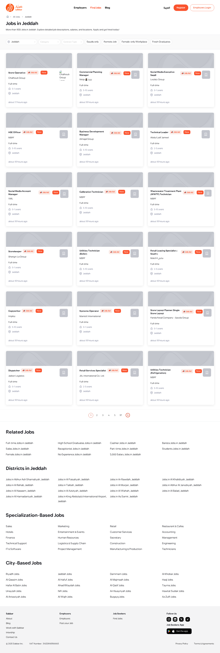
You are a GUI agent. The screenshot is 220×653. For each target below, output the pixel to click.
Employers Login (202, 7)
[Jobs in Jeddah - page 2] (128, 415)
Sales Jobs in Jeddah (17, 449)
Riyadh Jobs (12, 574)
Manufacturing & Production (126, 549)
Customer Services (121, 532)
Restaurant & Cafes (173, 526)
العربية (167, 8)
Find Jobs (95, 8)
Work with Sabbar (15, 628)
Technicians (169, 549)
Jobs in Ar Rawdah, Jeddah (125, 479)
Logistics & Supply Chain (72, 543)
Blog (107, 8)
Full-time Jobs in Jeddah (19, 443)
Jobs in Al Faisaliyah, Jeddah (73, 479)
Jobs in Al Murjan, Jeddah (124, 485)
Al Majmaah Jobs (119, 580)
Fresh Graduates (161, 42)
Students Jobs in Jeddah (175, 449)
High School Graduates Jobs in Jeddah (79, 443)
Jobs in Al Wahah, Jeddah (124, 491)
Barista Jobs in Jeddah (174, 443)
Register (181, 7)
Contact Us (11, 637)
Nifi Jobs (62, 591)
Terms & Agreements (204, 643)
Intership (10, 632)
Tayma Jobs (169, 585)
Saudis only (93, 42)
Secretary (115, 538)
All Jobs (16, 17)
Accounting (168, 532)
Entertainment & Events (71, 532)
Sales (9, 526)
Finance (10, 538)
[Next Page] (128, 415)
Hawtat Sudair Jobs (173, 591)
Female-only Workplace (134, 42)
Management (169, 538)
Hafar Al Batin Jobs (16, 585)
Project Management (70, 549)
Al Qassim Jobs (14, 580)
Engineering (169, 543)
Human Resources (68, 538)
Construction (117, 543)
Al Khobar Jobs (170, 574)
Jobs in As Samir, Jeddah (124, 497)
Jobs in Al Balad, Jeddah (175, 491)
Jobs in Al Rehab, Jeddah (19, 485)
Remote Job (110, 42)
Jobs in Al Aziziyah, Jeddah (73, 491)
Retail (113, 526)
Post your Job (66, 623)
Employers (80, 8)
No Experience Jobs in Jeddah (74, 454)
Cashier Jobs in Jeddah (123, 443)
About (9, 618)
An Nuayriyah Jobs (120, 591)
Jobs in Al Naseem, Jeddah (20, 491)
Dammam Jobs (118, 574)
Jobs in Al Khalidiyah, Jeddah (178, 479)
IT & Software (13, 549)
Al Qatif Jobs (117, 585)
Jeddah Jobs (65, 574)
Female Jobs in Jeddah (18, 454)
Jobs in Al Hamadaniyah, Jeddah (24, 497)
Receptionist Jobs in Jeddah (73, 449)
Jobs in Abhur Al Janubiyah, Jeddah (181, 485)
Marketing (63, 526)
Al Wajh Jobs (65, 597)
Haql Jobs (167, 580)
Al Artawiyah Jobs (16, 597)
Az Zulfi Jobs (169, 597)
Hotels (9, 532)
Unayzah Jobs (13, 591)
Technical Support (16, 543)
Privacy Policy (182, 643)
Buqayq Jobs (117, 597)
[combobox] (52, 42)
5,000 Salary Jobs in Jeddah (125, 454)
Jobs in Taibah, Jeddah (70, 485)
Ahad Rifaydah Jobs (69, 585)
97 (121, 415)
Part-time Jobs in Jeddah (124, 449)
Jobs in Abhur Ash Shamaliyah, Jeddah (27, 479)
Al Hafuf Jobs (65, 580)
